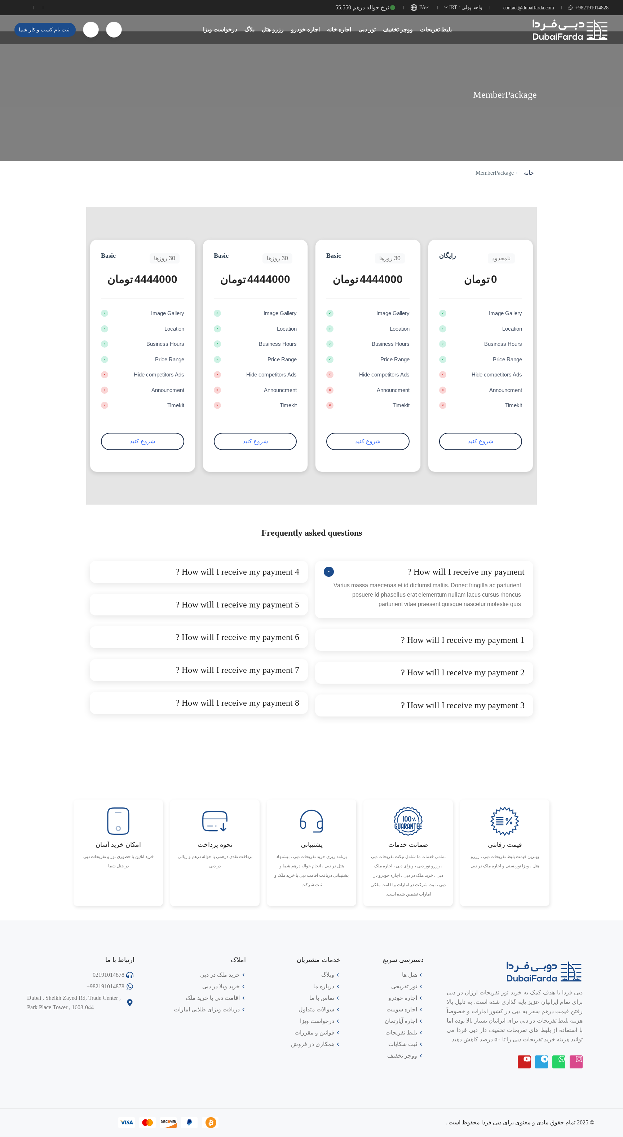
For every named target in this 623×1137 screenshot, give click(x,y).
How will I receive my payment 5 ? (237, 604)
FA (422, 7)
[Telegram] (541, 1061)
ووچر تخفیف (398, 29)
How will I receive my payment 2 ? (463, 672)
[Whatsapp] (558, 1061)
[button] (114, 30)
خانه (529, 173)
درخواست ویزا (220, 29)
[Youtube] (524, 1061)
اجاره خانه (339, 29)
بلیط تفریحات (436, 29)
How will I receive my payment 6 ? (237, 637)
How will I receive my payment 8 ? (237, 702)
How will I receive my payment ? (466, 571)
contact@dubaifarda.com (528, 7)
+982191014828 (592, 7)
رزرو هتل (273, 29)
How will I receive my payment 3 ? (463, 705)
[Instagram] (576, 1061)
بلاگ (249, 29)
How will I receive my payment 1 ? (463, 640)
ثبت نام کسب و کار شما (44, 29)
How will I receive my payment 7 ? (237, 670)
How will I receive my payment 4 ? (237, 571)
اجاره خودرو (305, 29)
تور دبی (367, 29)
